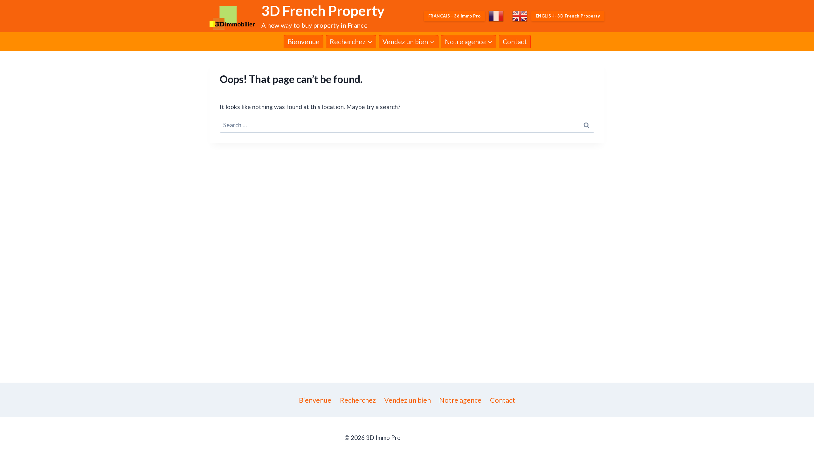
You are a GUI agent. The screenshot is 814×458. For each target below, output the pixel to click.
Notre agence (460, 400)
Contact (515, 41)
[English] (520, 16)
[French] (496, 16)
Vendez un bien (407, 400)
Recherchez (358, 400)
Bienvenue (303, 41)
